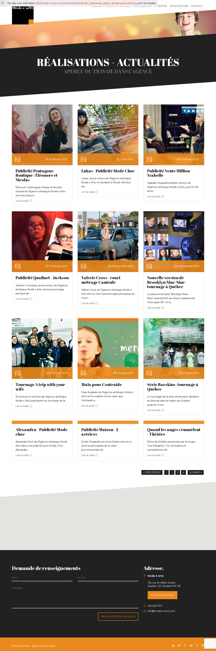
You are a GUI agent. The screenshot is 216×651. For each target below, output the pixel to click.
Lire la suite (22, 200)
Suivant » (195, 472)
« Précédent (152, 472)
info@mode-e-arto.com (161, 611)
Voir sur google (162, 595)
